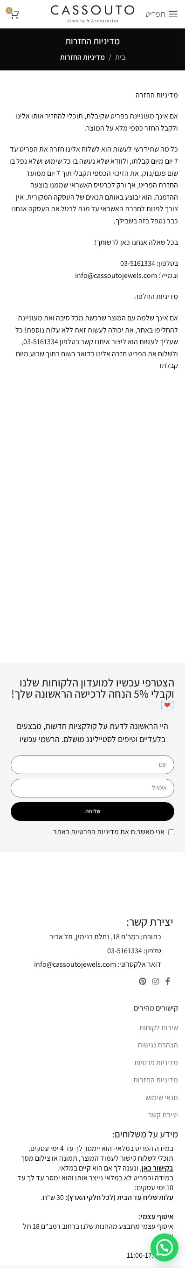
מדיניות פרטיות (156, 1062)
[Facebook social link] (167, 981)
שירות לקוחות (158, 1027)
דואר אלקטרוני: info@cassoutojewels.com (97, 964)
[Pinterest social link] (142, 981)
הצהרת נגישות (157, 1045)
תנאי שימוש (161, 1097)
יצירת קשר (163, 1115)
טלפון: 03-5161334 (134, 951)
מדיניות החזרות (155, 1080)
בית (120, 57)
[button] (164, 1247)
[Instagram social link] (156, 981)
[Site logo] (92, 13)
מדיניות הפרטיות (95, 832)
